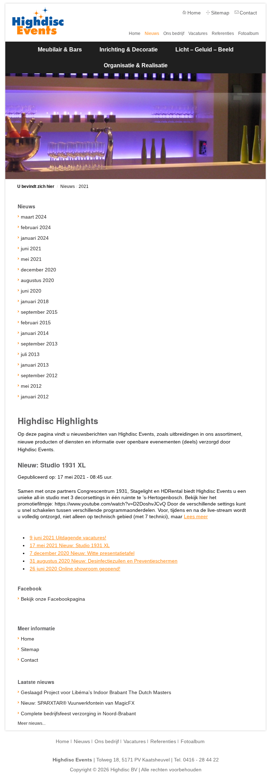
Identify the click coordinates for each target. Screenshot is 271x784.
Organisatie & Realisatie (136, 65)
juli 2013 (30, 354)
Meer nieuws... (32, 723)
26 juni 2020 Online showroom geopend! (75, 568)
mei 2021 (31, 259)
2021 (84, 186)
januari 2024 (35, 238)
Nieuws (152, 33)
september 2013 (39, 344)
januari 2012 (35, 396)
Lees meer (196, 516)
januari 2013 (35, 365)
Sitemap (220, 13)
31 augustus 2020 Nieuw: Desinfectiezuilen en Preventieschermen (103, 561)
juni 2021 (31, 248)
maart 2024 (34, 217)
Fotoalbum (248, 33)
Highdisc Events (38, 21)
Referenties (223, 33)
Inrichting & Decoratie (129, 50)
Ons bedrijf (173, 33)
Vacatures (197, 33)
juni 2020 (31, 291)
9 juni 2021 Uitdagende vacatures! (68, 537)
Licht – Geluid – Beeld (204, 50)
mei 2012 (31, 386)
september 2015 (39, 312)
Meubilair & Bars (60, 50)
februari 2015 (36, 322)
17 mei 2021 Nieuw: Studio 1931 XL (70, 545)
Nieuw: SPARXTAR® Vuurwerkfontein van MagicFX (77, 703)
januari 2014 (35, 333)
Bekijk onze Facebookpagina (53, 599)
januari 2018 (35, 301)
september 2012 (39, 375)
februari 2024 (36, 227)
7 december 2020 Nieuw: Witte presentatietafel (82, 553)
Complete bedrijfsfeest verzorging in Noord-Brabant (78, 713)
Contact (248, 13)
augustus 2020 (37, 280)
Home (194, 13)
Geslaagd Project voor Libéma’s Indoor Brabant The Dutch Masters (96, 692)
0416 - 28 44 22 (201, 759)
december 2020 (38, 269)
